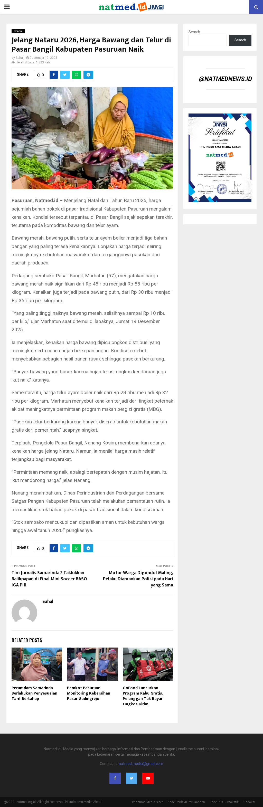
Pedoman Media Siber (147, 802)
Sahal (20, 58)
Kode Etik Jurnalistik (224, 802)
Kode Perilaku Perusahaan (186, 802)
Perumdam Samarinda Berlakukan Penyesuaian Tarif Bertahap (34, 693)
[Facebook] (115, 778)
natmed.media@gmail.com (141, 764)
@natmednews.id (225, 78)
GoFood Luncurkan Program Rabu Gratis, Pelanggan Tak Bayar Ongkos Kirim (143, 696)
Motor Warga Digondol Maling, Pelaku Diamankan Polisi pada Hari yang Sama (138, 579)
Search (194, 32)
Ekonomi (18, 31)
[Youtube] (148, 778)
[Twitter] (131, 778)
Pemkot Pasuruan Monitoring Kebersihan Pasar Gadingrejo (88, 693)
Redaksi (249, 802)
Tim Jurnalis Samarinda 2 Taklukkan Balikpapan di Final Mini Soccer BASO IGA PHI (49, 579)
